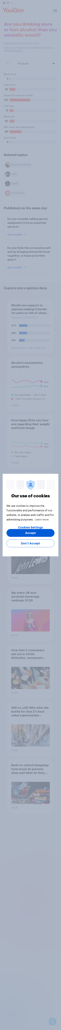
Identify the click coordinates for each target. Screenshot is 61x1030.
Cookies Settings (30, 527)
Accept (30, 532)
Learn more (42, 519)
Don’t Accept (30, 543)
